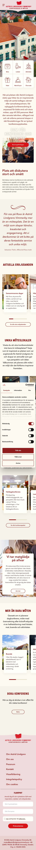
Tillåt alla (18, 450)
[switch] (31, 429)
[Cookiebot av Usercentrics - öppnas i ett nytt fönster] (25, 385)
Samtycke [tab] (6, 390)
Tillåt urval (18, 457)
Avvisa (18, 463)
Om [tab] (29, 390)
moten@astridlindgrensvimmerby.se (16, 842)
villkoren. (22, 819)
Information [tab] (18, 390)
